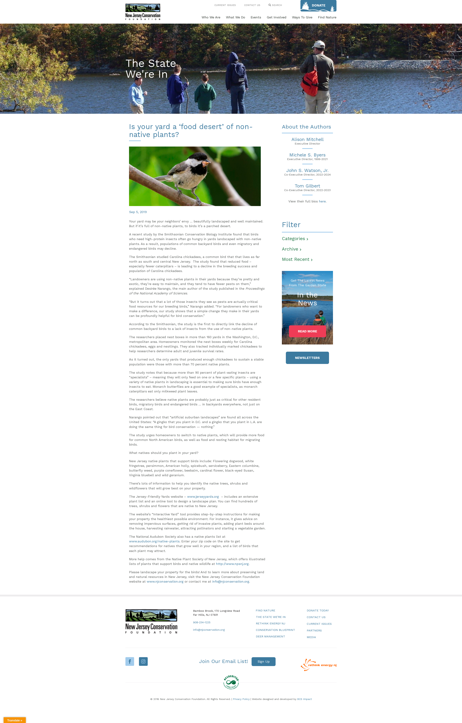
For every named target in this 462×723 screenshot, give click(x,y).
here (322, 201)
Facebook (129, 661)
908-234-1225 (201, 622)
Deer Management (270, 636)
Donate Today (318, 610)
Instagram (143, 661)
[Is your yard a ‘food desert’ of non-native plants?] (195, 176)
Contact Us (316, 617)
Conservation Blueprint (275, 630)
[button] (307, 331)
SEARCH (276, 5)
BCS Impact (304, 699)
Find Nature (265, 610)
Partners (314, 630)
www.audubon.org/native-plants (154, 541)
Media (311, 637)
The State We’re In (271, 617)
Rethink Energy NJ (270, 623)
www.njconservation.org (165, 581)
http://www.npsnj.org (232, 564)
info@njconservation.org (230, 581)
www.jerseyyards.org (203, 496)
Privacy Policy (241, 699)
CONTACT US (252, 5)
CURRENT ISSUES (225, 5)
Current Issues (319, 623)
